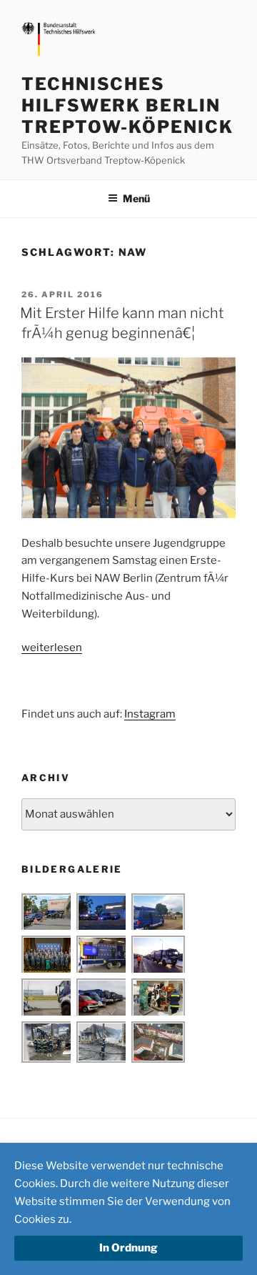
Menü (136, 198)
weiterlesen (51, 647)
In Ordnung (128, 1247)
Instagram (150, 714)
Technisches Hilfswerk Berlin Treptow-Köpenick (127, 105)
